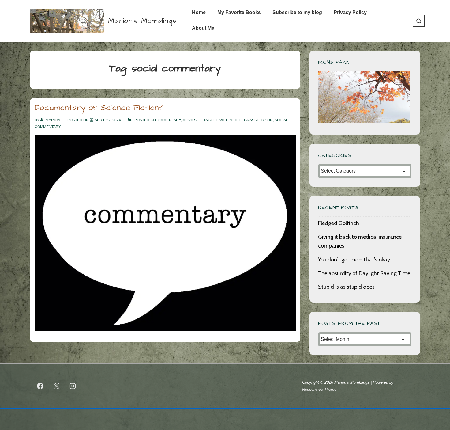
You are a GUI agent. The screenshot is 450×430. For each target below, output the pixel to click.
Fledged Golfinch (338, 223)
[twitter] (56, 386)
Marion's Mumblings (142, 21)
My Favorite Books (239, 12)
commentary (168, 120)
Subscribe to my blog (297, 12)
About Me (203, 28)
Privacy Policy (350, 12)
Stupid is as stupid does (346, 286)
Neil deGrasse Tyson (251, 120)
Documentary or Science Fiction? (99, 107)
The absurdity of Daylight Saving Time (364, 273)
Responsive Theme (319, 389)
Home (199, 12)
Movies (189, 120)
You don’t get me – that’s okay (354, 259)
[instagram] (73, 386)
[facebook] (40, 386)
